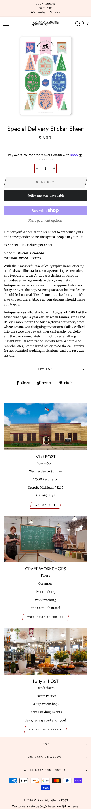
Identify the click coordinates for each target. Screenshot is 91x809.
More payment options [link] (45, 221)
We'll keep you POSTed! (45, 770)
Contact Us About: (45, 756)
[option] (45, 8)
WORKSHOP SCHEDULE (45, 617)
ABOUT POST (45, 505)
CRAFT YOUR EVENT (45, 729)
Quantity (45, 159)
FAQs (45, 743)
